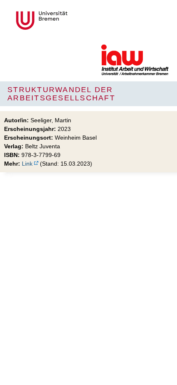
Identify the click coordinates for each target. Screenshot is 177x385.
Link (27, 163)
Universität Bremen (69, 20)
